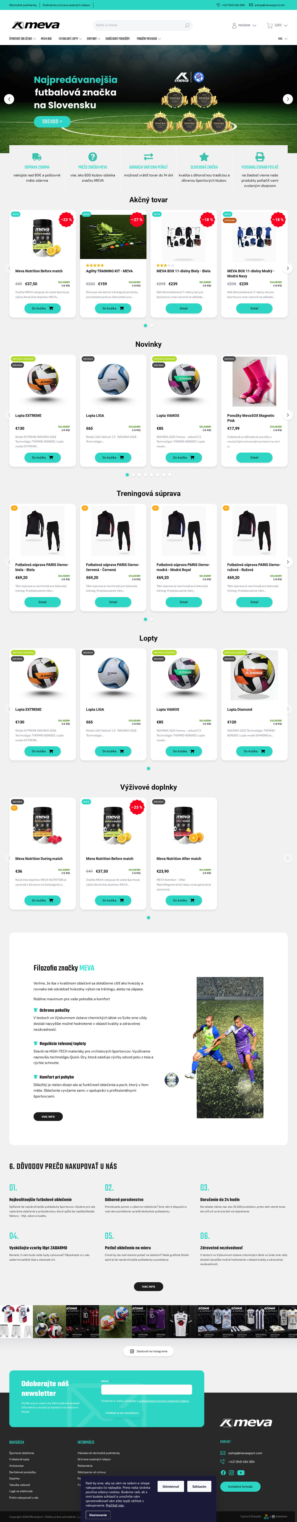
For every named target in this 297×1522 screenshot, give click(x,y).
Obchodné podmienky (23, 5)
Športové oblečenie (21, 1453)
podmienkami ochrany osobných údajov (164, 1401)
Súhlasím (199, 1486)
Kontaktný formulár (240, 1486)
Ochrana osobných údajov (94, 1459)
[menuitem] (23, 39)
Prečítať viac (115, 1505)
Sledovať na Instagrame (152, 1351)
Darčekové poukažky (22, 1472)
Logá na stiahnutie (21, 1491)
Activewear (16, 1465)
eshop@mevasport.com (245, 1453)
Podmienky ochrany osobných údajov (66, 5)
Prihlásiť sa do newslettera (122, 1413)
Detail (184, 308)
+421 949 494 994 (241, 1461)
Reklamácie (85, 1465)
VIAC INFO (48, 1116)
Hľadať (187, 25)
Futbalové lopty (19, 1459)
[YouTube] (240, 1472)
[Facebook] (223, 1472)
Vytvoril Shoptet (250, 1516)
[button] (12, 99)
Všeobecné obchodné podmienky (99, 1453)
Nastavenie (98, 1515)
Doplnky (14, 1478)
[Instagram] (231, 1472)
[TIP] (42, 533)
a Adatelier (279, 1516)
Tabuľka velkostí (19, 1484)
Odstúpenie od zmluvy (92, 1472)
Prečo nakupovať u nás (23, 1497)
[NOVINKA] (113, 384)
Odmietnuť (171, 1486)
